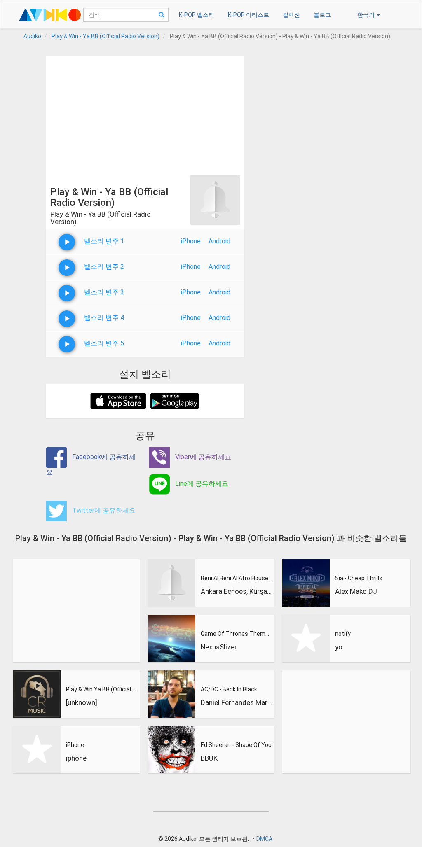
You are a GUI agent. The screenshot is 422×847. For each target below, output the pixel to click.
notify (343, 633)
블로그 (322, 15)
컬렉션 (291, 15)
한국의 (366, 15)
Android (219, 241)
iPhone (191, 241)
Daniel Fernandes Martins (236, 702)
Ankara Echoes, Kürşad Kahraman (236, 591)
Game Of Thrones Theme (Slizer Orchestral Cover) (236, 633)
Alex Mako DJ (356, 591)
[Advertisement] (145, 113)
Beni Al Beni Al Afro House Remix (236, 578)
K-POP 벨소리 (196, 15)
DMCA (264, 838)
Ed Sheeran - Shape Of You (236, 745)
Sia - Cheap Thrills (358, 578)
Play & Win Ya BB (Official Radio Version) (102, 689)
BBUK (209, 758)
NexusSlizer (219, 647)
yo (338, 647)
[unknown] (81, 702)
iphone (76, 758)
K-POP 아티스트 (248, 15)
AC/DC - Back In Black (229, 689)
